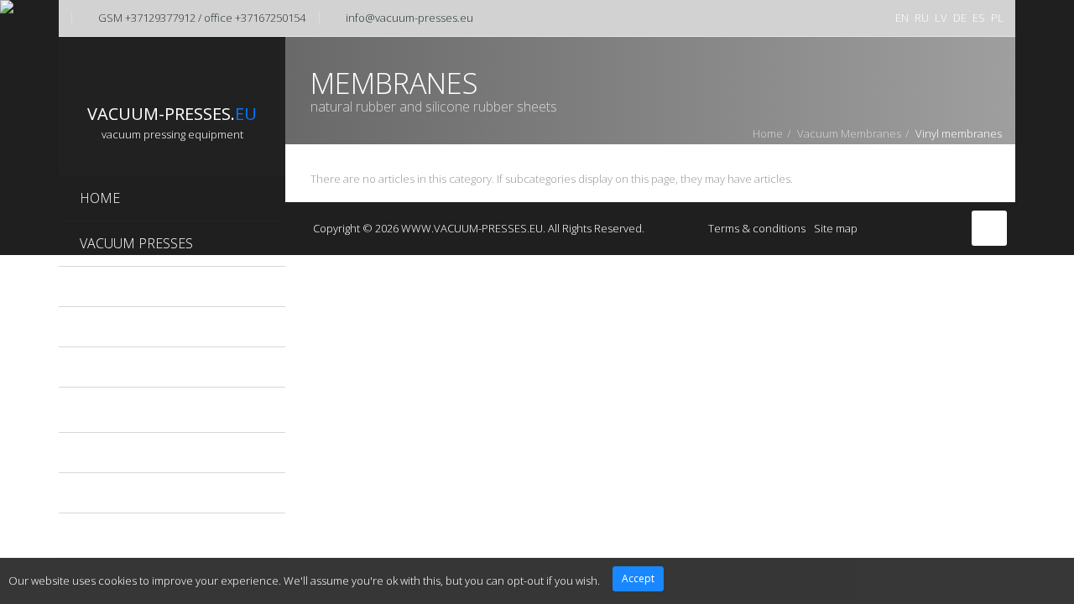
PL (997, 17)
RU (922, 17)
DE (960, 17)
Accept (638, 578)
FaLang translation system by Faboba (363, 195)
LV (941, 17)
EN (902, 17)
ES (978, 17)
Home (768, 133)
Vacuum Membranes (849, 133)
